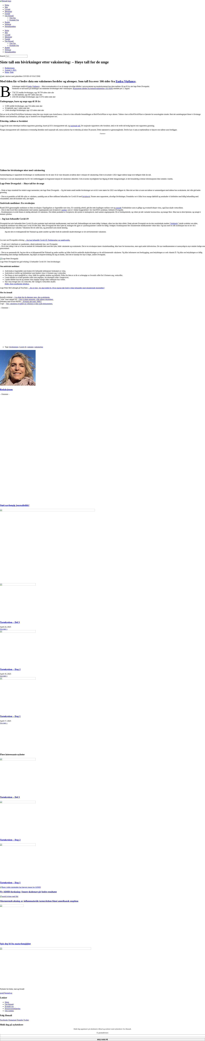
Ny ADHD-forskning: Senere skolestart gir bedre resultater (28, 892)
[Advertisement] (71, 150)
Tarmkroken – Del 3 (10, 622)
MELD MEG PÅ (102, 1040)
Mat (6, 7)
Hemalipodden (10, 26)
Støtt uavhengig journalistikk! (14, 505)
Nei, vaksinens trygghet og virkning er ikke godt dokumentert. (29, 304)
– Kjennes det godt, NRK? (32, 302)
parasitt (118, 208)
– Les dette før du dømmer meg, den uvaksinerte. (31, 297)
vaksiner (30, 347)
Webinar (8, 24)
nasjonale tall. (75, 126)
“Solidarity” (174, 223)
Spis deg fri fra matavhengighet (15, 943)
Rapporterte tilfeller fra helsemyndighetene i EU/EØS (93, 88)
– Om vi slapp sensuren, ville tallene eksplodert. (35, 299)
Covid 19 (22, 347)
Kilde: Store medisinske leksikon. (17, 284)
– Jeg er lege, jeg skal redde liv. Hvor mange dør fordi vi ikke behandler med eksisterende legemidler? (66, 288)
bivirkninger (13, 347)
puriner (64, 210)
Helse (7, 5)
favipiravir (86, 196)
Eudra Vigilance (125, 81)
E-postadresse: (102, 1033)
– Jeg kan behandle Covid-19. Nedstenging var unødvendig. (47, 240)
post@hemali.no (6, 993)
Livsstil (7, 9)
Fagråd (7, 14)
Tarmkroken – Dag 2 (10, 669)
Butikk (7, 22)
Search (2, 56)
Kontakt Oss (14, 20)
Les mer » (3, 629)
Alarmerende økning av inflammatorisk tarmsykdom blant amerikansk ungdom (39, 901)
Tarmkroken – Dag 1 (10, 716)
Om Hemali (9, 16)
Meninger (8, 11)
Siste (12, 72)
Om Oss (12, 18)
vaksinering (38, 347)
